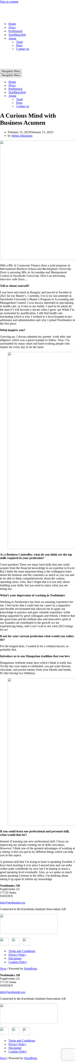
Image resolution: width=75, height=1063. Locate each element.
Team (19, 42)
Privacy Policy (17, 954)
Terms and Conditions (21, 951)
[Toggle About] (67, 96)
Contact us (22, 48)
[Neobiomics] (31, 17)
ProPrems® (15, 31)
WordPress (30, 968)
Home (12, 23)
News (12, 27)
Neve (3, 968)
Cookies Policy (17, 962)
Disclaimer (15, 958)
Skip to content (9, 1)
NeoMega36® (17, 34)
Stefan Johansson (22, 135)
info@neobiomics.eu (12, 902)
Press (19, 45)
